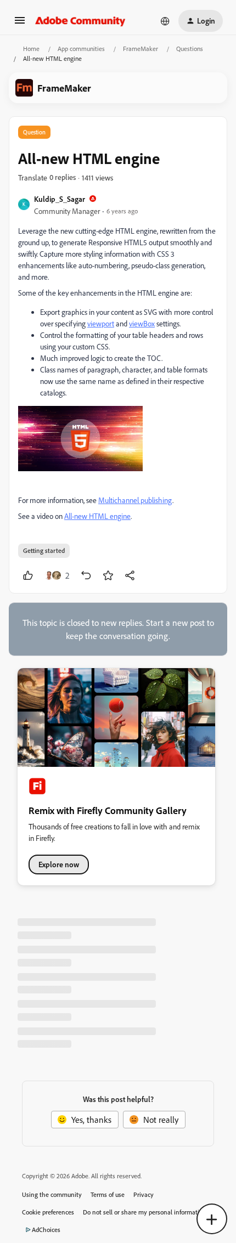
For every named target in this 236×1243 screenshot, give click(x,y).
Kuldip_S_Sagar (59, 199)
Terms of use (108, 1194)
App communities (81, 48)
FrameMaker (140, 48)
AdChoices (46, 1229)
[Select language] (165, 21)
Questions (189, 48)
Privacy (143, 1194)
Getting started (44, 550)
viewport (100, 323)
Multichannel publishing (135, 500)
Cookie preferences (48, 1212)
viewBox (142, 323)
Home (31, 48)
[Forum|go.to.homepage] (80, 21)
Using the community (52, 1194)
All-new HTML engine (97, 516)
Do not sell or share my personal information (144, 1212)
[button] (19, 23)
